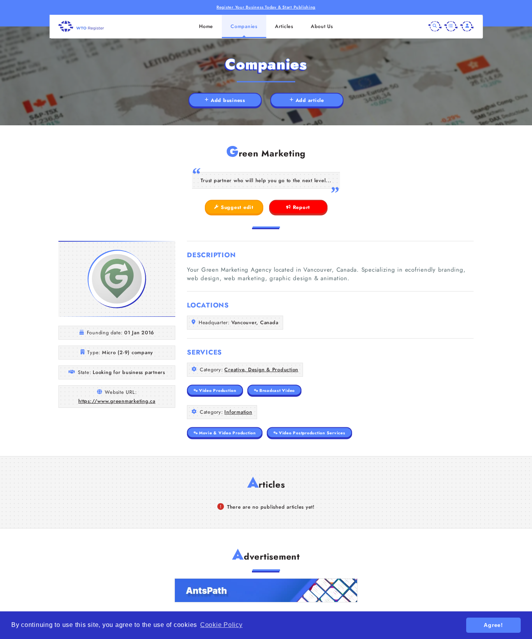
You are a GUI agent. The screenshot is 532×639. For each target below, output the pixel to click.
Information (238, 412)
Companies (244, 26)
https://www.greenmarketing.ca (116, 401)
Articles (284, 26)
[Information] (451, 26)
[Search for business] (435, 26)
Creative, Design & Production (261, 369)
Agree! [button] (493, 625)
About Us (322, 26)
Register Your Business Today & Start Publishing (266, 7)
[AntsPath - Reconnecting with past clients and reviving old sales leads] (266, 590)
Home (206, 26)
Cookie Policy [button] (221, 624)
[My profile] (467, 26)
